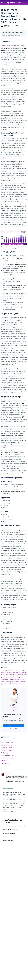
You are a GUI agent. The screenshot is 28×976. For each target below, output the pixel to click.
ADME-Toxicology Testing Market (14, 676)
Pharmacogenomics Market (17, 683)
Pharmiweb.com (5, 763)
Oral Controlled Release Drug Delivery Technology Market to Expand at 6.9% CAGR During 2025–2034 (14, 794)
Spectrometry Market (21, 670)
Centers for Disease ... (7, 747)
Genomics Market (15, 681)
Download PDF (13, 728)
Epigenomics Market (6, 684)
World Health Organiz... (7, 755)
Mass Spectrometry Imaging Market (11, 672)
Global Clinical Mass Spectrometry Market (13, 45)
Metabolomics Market (11, 674)
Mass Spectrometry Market (7, 670)
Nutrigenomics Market (15, 679)
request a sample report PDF (14, 709)
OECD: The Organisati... (7, 742)
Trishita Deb (6, 25)
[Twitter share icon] (26, 26)
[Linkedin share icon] (23, 26)
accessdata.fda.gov (6, 745)
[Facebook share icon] (19, 26)
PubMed (3, 760)
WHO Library (4, 753)
